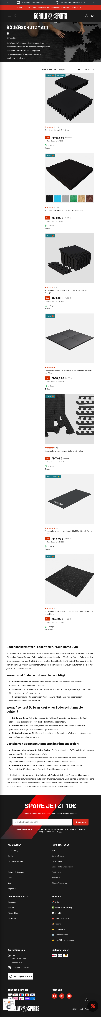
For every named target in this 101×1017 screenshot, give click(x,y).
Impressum (56, 877)
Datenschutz (57, 861)
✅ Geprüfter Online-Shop (62, 907)
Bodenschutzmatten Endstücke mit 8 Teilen (64, 451)
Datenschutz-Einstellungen (62, 867)
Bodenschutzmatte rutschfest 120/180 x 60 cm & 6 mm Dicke (68, 532)
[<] (8, 2)
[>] (93, 2)
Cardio (10, 856)
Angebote (12, 888)
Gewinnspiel (56, 872)
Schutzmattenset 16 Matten (57, 130)
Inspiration (12, 918)
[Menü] (13, 1000)
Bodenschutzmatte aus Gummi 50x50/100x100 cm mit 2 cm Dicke (68, 371)
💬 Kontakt (56, 913)
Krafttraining (13, 850)
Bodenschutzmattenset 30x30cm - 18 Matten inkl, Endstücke (66, 291)
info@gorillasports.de (20, 967)
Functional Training (15, 861)
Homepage (12, 902)
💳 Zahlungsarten (59, 929)
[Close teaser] (86, 1000)
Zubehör (17, 25)
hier (60, 831)
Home (9, 25)
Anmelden (81, 822)
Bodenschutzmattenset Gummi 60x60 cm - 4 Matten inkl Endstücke (69, 612)
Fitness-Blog (13, 913)
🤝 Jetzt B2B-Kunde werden (63, 940)
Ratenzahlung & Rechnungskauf (33, 2)
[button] (15, 16)
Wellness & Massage (16, 872)
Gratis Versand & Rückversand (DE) (73, 2)
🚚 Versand (56, 924)
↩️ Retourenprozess (60, 934)
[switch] (8, 1007)
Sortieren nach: (49, 69)
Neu (9, 883)
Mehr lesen (20, 58)
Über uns (11, 907)
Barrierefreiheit (58, 856)
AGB (53, 850)
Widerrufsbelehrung (59, 883)
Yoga (10, 867)
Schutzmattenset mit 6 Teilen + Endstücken (64, 210)
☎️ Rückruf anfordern (60, 918)
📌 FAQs (55, 902)
